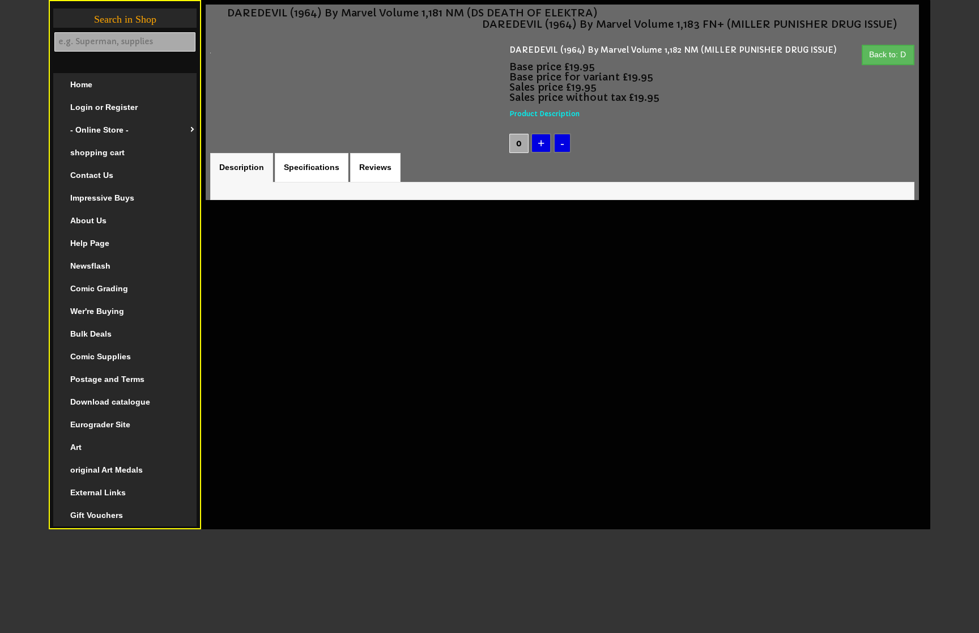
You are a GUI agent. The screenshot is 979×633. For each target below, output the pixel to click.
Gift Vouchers (96, 515)
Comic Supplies (100, 356)
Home (81, 84)
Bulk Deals (91, 333)
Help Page (89, 243)
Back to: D (887, 54)
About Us (88, 220)
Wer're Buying (97, 311)
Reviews (375, 167)
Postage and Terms (107, 379)
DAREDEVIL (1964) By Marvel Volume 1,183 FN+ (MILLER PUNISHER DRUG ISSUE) (689, 24)
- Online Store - (99, 129)
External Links (98, 492)
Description (241, 167)
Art (76, 447)
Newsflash (90, 265)
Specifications (311, 167)
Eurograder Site (100, 424)
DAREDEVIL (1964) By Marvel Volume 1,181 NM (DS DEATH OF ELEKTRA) (412, 13)
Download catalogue (110, 401)
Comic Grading (99, 288)
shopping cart (97, 152)
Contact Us (91, 175)
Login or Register (104, 107)
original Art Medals (106, 469)
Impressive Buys (102, 197)
